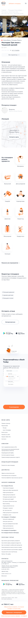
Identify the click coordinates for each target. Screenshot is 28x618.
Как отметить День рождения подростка (11, 543)
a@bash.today (5, 571)
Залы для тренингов (7, 521)
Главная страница (6, 423)
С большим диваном (8, 292)
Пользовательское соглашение (9, 475)
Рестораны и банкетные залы (10, 501)
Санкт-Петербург (7, 430)
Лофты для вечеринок (8, 492)
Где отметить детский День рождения (11, 540)
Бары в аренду (6, 503)
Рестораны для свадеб (8, 499)
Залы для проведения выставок (10, 523)
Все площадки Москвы (7, 485)
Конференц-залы (7, 514)
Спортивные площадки (8, 488)
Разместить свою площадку (8, 465)
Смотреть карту (14, 137)
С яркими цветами (7, 295)
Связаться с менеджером (14, 612)
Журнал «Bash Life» (6, 436)
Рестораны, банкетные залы (10, 12)
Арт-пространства (7, 510)
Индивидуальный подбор (8, 452)
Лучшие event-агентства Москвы (9, 551)
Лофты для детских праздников (10, 512)
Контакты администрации (8, 455)
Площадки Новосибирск (15, 10)
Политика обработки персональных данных (12, 477)
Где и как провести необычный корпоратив (12, 545)
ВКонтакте (4, 576)
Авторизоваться (10, 322)
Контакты (4, 439)
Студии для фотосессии (8, 506)
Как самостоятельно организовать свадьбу (12, 549)
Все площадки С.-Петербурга (9, 517)
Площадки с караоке (8, 508)
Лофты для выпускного (8, 528)
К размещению (14, 407)
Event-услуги (5, 432)
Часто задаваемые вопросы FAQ (9, 447)
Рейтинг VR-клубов (6, 554)
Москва (4, 428)
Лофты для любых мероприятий (10, 490)
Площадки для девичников (9, 497)
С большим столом (7, 298)
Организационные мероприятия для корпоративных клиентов (10, 450)
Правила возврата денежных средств (11, 457)
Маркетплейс (5, 425)
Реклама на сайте (6, 434)
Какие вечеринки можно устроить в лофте (12, 547)
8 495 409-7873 (5, 569)
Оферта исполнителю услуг (8, 473)
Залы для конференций (8, 519)
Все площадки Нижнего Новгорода (10, 532)
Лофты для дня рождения (9, 494)
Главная (4, 10)
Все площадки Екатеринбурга (9, 530)
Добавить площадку (15, 3)
